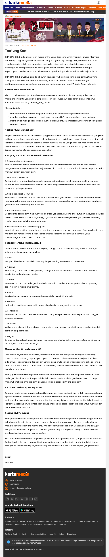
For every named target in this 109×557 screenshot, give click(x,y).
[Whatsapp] (17, 499)
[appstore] (12, 512)
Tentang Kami (29, 45)
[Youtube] (31, 499)
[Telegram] (21, 499)
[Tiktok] (36, 499)
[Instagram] (26, 499)
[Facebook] (7, 499)
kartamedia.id (12, 45)
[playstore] (27, 512)
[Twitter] (12, 499)
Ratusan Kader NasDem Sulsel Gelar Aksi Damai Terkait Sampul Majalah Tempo (55, 12)
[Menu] (6, 3)
